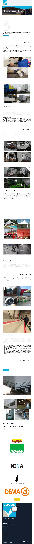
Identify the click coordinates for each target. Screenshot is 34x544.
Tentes (5, 25)
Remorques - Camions (7, 22)
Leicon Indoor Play (5, 530)
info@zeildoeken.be (7, 525)
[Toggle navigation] (30, 3)
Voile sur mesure (6, 30)
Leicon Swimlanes (5, 531)
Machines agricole (7, 24)
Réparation (6, 21)
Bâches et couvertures (7, 27)
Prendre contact (6, 35)
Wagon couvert (6, 23)
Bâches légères (6, 28)
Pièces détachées (6, 29)
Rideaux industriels (7, 26)
